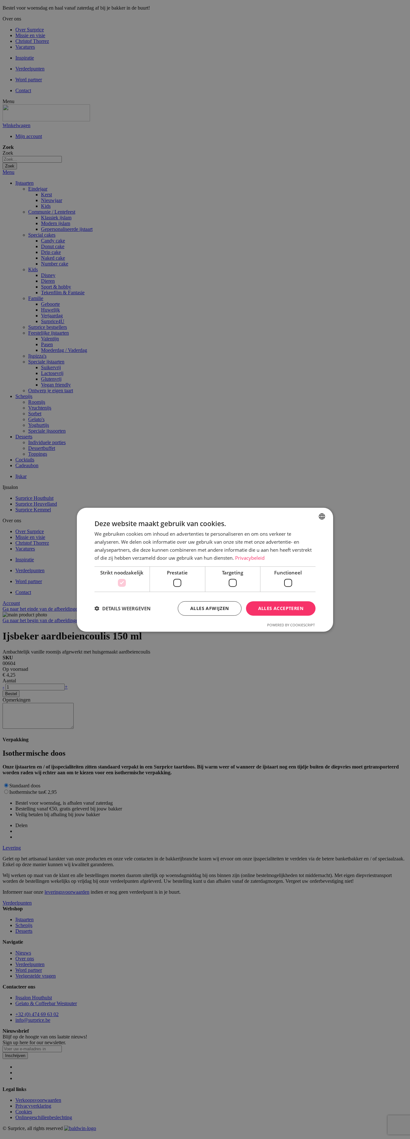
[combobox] (322, 516)
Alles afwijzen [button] (209, 608)
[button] (122, 608)
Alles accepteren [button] (280, 608)
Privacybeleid (250, 557)
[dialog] (205, 569)
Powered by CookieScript (291, 624)
